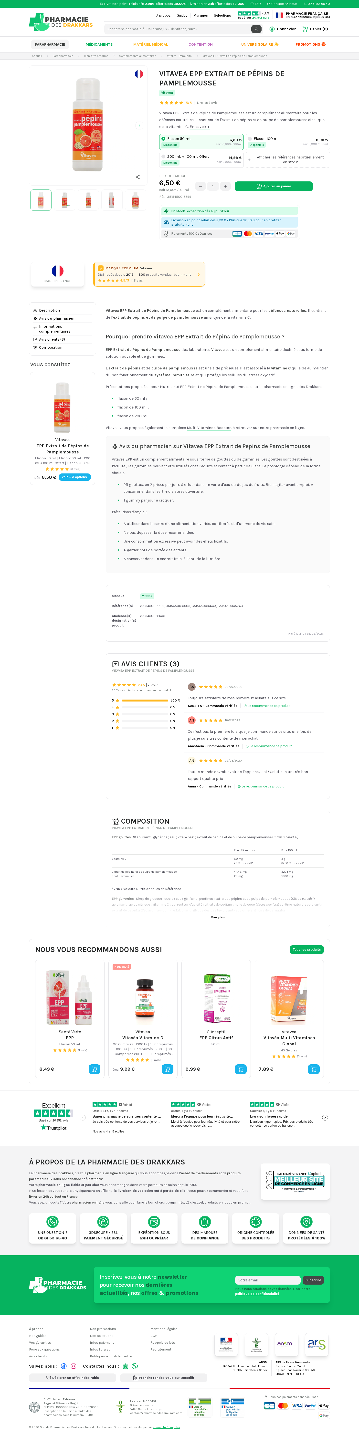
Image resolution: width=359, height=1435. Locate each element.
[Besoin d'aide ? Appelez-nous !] (135, 1366)
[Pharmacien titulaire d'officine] (200, 1407)
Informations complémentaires (54, 329)
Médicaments (99, 44)
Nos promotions (103, 1329)
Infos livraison (101, 1349)
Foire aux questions (44, 1349)
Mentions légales (164, 1329)
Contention (201, 44)
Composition (50, 347)
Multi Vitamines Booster (209, 427)
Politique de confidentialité (111, 1356)
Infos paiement (102, 1343)
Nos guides (37, 1336)
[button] (138, 177)
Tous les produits (307, 949)
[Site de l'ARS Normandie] (316, 1344)
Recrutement (160, 1349)
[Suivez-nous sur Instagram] (73, 1366)
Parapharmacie (50, 44)
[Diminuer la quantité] (200, 186)
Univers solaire (260, 44)
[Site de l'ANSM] (286, 1344)
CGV (153, 1336)
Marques (200, 15)
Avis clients (38, 1356)
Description (49, 310)
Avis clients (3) (52, 339)
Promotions (308, 44)
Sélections (222, 15)
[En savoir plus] (139, 74)
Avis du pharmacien (56, 318)
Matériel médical (150, 44)
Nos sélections (102, 1336)
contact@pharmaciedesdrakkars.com (156, 1413)
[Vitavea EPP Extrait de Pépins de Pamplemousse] (88, 124)
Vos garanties (40, 1343)
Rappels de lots (162, 1343)
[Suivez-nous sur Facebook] (63, 1366)
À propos (163, 15)
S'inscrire (313, 1280)
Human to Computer (166, 1427)
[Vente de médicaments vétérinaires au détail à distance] (232, 1407)
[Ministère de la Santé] (226, 1344)
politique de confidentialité (257, 1293)
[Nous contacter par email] (125, 1366)
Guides (182, 15)
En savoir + (200, 126)
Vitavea (167, 93)
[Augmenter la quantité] (225, 186)
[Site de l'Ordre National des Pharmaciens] (256, 1344)
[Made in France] (59, 274)
